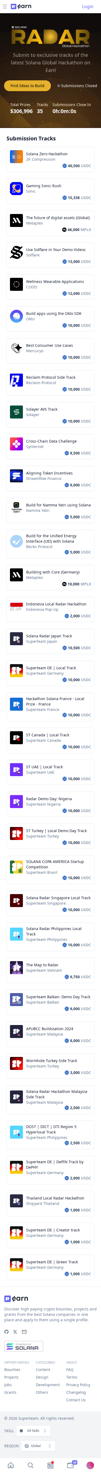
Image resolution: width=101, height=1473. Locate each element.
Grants (10, 1392)
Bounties (12, 1369)
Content (43, 1369)
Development (48, 1384)
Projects (11, 1377)
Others (42, 1392)
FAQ (70, 1369)
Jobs (8, 1384)
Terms (71, 1377)
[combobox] (33, 1430)
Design (42, 1377)
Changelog (76, 1392)
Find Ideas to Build (27, 85)
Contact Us (76, 1399)
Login (87, 6)
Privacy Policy (78, 1384)
